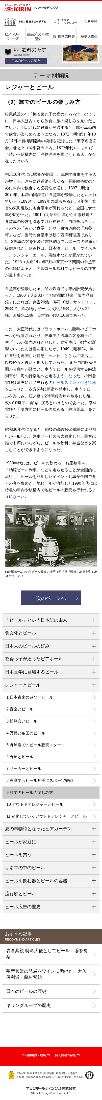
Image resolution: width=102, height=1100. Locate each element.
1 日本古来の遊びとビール (29, 697)
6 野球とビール (19, 757)
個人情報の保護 (65, 1055)
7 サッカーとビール (23, 768)
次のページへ (51, 598)
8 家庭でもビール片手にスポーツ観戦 (39, 780)
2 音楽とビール (19, 709)
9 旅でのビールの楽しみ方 (29, 792)
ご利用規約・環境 (34, 1055)
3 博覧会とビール (21, 721)
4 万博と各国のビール (25, 733)
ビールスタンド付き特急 (74, 382)
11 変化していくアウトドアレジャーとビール (46, 816)
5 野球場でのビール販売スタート (35, 745)
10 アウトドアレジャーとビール (34, 804)
